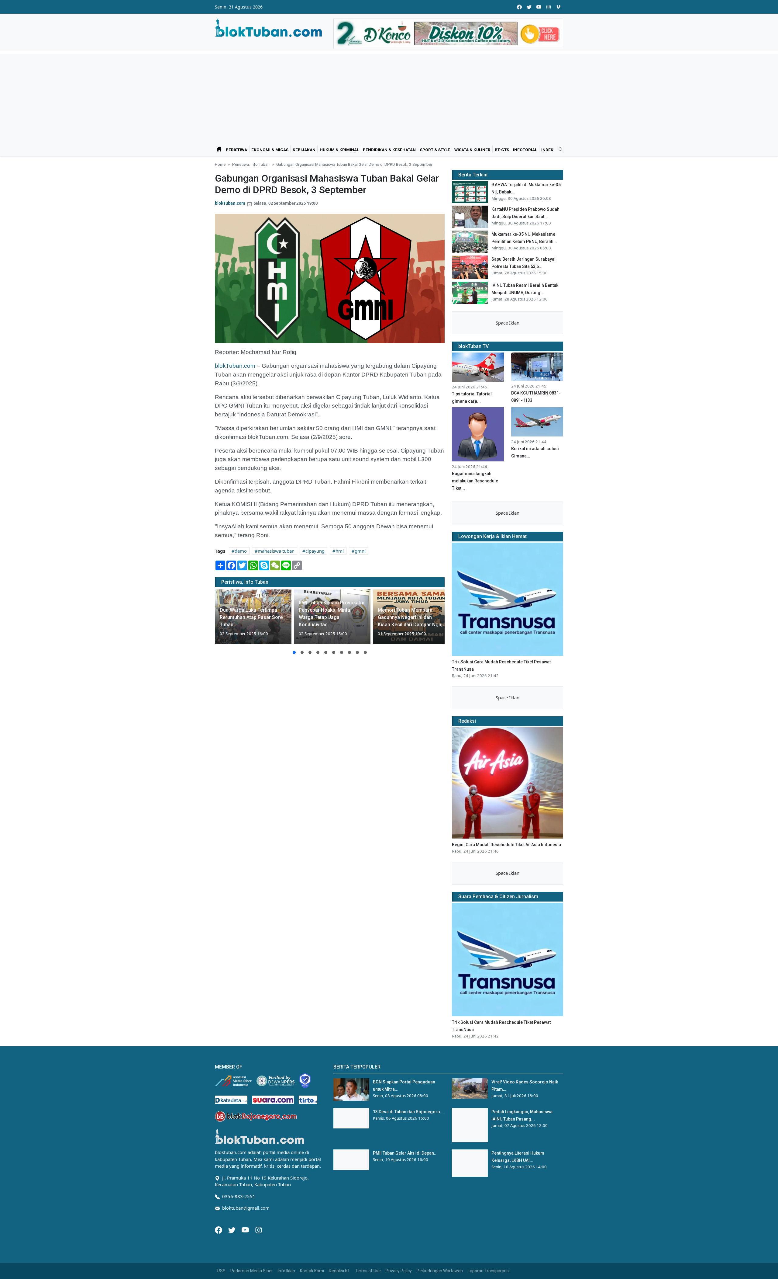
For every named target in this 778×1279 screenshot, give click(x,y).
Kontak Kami (312, 1270)
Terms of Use (368, 1270)
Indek (547, 149)
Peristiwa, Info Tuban (251, 164)
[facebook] (519, 6)
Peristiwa (236, 149)
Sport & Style (435, 149)
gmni (360, 551)
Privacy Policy (399, 1270)
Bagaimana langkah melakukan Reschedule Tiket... (475, 481)
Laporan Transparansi (489, 1270)
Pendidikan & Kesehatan (389, 149)
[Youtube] (246, 1229)
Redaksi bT (339, 1270)
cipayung (315, 551)
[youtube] (539, 6)
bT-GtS (502, 149)
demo (241, 551)
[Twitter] (232, 1229)
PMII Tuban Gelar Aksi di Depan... (405, 1153)
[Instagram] (258, 1229)
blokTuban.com (230, 203)
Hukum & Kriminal (339, 149)
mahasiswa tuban (276, 551)
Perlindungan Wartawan (440, 1270)
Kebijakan (304, 149)
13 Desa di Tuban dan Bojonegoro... (408, 1111)
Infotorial (525, 149)
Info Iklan (286, 1270)
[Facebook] (219, 1229)
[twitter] (529, 6)
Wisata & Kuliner (472, 149)
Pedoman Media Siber (251, 1270)
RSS (221, 1270)
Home (220, 164)
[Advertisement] (389, 96)
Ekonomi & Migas (269, 149)
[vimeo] (558, 6)
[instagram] (548, 6)
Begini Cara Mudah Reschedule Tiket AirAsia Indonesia (506, 844)
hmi (340, 551)
